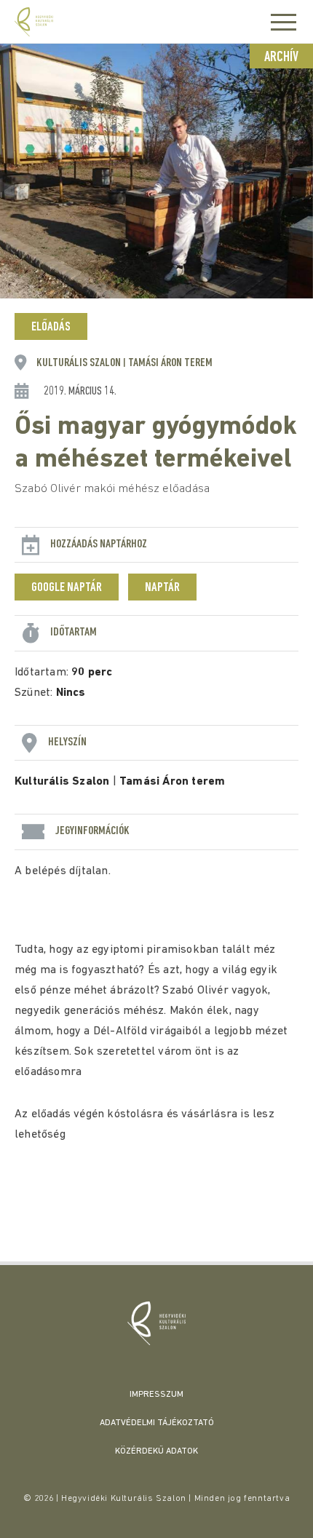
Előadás (51, 327)
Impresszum (156, 1394)
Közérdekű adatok (156, 1451)
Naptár (162, 588)
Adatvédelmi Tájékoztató (157, 1423)
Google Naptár (66, 588)
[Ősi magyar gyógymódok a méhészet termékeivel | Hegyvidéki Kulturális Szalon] (156, 1323)
